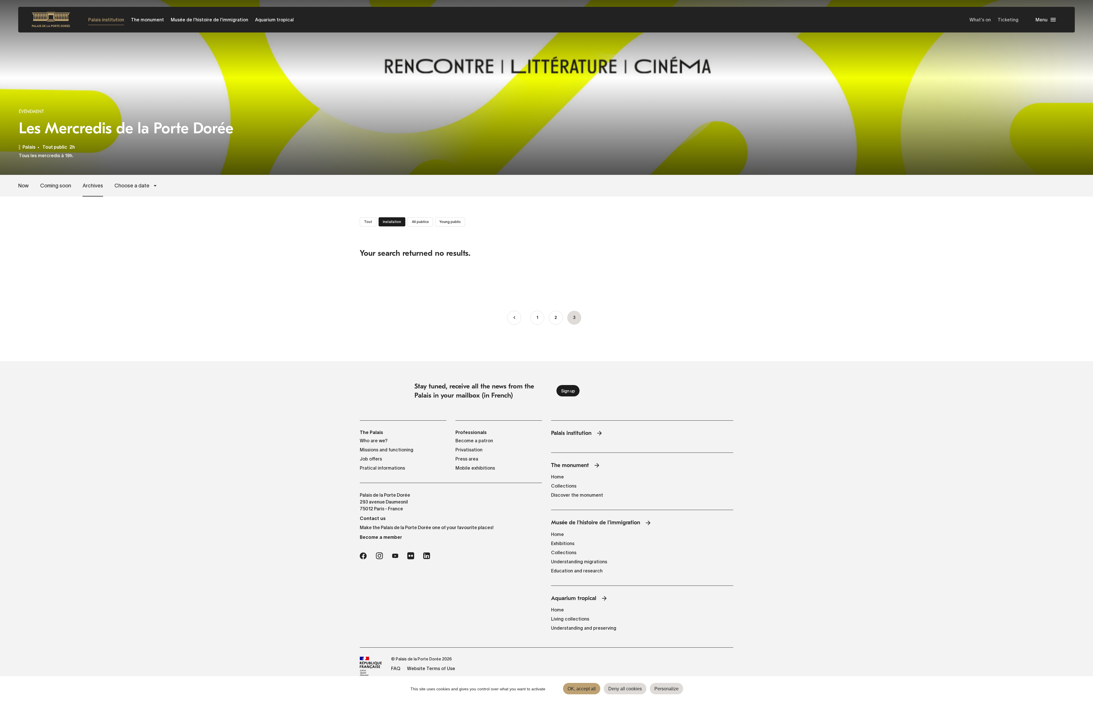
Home (557, 476)
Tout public (54, 148)
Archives (93, 186)
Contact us (373, 518)
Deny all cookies (625, 688)
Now (23, 186)
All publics (420, 222)
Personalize (666, 688)
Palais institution (106, 19)
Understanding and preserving (583, 628)
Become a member (381, 537)
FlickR (410, 555)
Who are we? (374, 440)
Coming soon (55, 186)
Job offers (371, 458)
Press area (466, 458)
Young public (450, 222)
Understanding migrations (579, 561)
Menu (1041, 19)
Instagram (379, 555)
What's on (980, 19)
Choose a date (131, 186)
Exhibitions (562, 543)
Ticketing (1008, 19)
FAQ (395, 668)
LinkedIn (426, 555)
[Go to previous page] (514, 318)
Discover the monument (577, 495)
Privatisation (468, 449)
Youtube (395, 556)
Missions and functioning (386, 449)
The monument (147, 19)
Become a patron (474, 440)
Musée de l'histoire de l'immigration (209, 19)
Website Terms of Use (431, 668)
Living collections (570, 618)
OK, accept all (582, 688)
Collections (563, 485)
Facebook (363, 555)
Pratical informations (382, 467)
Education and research (577, 570)
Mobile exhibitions (475, 467)
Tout (368, 222)
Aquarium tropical (274, 19)
